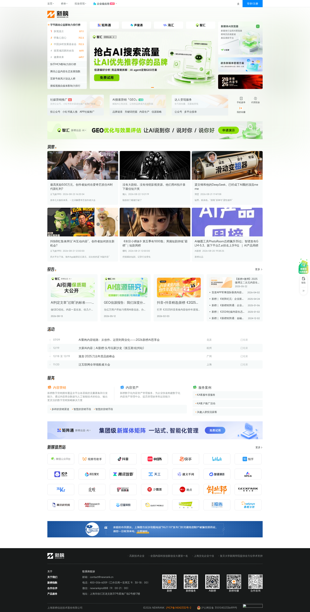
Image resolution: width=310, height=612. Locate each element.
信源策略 (157, 111)
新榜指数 (52, 582)
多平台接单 (190, 111)
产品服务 (52, 593)
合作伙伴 (52, 588)
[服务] (51, 378)
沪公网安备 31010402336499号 (219, 607)
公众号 (178, 111)
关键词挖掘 (131, 111)
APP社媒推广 (87, 111)
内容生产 (144, 111)
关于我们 (52, 577)
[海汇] (152, 60)
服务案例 (204, 387)
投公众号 (55, 111)
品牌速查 (117, 111)
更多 (257, 269)
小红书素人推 (70, 111)
